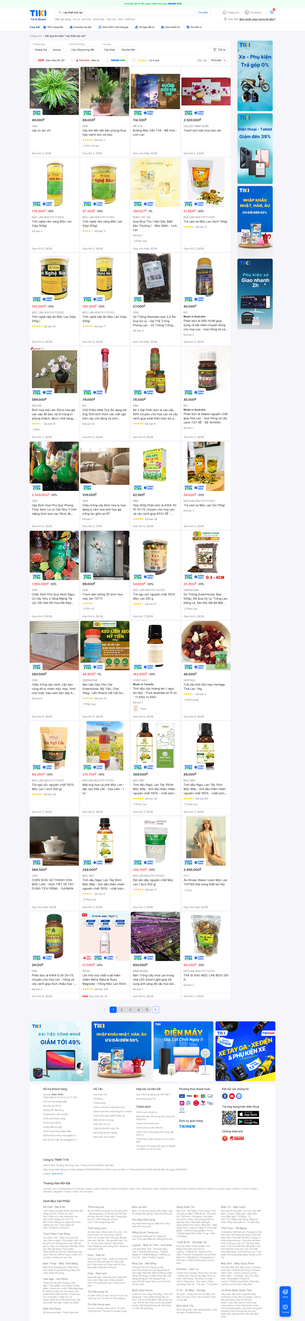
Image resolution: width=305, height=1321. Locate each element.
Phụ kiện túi (119, 1298)
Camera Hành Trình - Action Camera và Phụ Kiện (240, 1273)
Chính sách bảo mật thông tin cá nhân (112, 1111)
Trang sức (137, 1236)
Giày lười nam (94, 1277)
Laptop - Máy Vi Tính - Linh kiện (152, 1245)
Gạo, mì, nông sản (59, 1246)
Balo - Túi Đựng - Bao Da (240, 1275)
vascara (47, 1188)
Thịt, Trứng (58, 1237)
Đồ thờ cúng (144, 1281)
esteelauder (65, 1188)
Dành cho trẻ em (58, 1251)
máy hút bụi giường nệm (239, 1307)
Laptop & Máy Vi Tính (200, 1227)
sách (121, 19)
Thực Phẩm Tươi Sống (56, 1233)
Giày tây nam (109, 1277)
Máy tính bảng (57, 1273)
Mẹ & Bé (196, 1222)
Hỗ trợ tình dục (68, 1299)
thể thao (130, 19)
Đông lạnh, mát (64, 1243)
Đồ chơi (74, 1210)
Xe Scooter (204, 1297)
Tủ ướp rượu (253, 1222)
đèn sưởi (236, 1294)
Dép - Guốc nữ (109, 1258)
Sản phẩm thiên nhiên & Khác (61, 1292)
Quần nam (107, 1232)
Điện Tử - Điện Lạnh (233, 1206)
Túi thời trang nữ (98, 1291)
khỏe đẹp (98, 19)
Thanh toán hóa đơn (187, 1273)
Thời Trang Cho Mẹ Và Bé (56, 1210)
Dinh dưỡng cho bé (58, 1219)
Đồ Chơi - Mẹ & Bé (54, 1206)
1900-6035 (57, 1094)
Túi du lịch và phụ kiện (149, 1210)
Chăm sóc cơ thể (58, 1288)
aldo (156, 1188)
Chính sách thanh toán (147, 1123)
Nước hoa (54, 1299)
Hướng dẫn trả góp (52, 1127)
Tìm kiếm (203, 12)
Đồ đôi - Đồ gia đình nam (110, 1240)
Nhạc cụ (156, 1281)
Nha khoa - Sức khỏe (195, 1281)
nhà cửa (111, 19)
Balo (134, 1210)
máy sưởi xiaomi (244, 1305)
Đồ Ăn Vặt (143, 1302)
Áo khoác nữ (111, 1213)
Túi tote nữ (106, 1298)
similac (236, 1188)
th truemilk (78, 1188)
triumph (164, 1188)
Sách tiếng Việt (184, 1309)
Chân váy (109, 1216)
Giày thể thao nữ (246, 1251)
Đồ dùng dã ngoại (241, 1234)
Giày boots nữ (99, 1264)
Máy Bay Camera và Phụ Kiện (240, 1283)
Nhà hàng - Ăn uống (193, 1278)
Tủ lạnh (231, 1213)
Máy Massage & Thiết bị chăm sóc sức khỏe (63, 1290)
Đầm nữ (99, 1210)
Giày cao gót (94, 1258)
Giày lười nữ (114, 1264)
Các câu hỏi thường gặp (55, 1101)
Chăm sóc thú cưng (142, 1294)
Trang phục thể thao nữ (232, 1232)
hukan (68, 1191)
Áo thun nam (94, 1232)
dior (55, 1188)
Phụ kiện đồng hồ (147, 1239)
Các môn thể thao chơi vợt (241, 1247)
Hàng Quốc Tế (185, 1206)
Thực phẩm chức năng (60, 1285)
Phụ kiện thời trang (143, 1219)
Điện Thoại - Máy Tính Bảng (60, 1263)
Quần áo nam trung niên (106, 1246)
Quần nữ (109, 1210)
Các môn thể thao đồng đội (241, 1246)
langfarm (58, 1191)
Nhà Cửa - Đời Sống (144, 1263)
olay (228, 1188)
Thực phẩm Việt (70, 1240)
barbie (89, 1188)
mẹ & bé (86, 19)
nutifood (173, 1188)
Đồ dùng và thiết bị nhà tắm (153, 1275)
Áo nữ (90, 1210)
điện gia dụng (63, 19)
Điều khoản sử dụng (103, 1120)
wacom (201, 1188)
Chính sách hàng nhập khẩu (57, 1131)
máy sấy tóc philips (243, 1297)
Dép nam (103, 1280)
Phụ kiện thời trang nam (151, 1225)
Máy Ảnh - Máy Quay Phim (237, 1263)
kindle (183, 1188)
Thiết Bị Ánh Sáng (241, 1270)
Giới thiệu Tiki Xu (101, 1124)
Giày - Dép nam (97, 1273)
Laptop (160, 1257)
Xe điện (206, 1294)
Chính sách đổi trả (52, 1122)
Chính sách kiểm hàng (54, 1118)
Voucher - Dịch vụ (187, 1269)
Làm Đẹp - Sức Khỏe (55, 1278)
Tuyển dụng (99, 1103)
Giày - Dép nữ (96, 1254)
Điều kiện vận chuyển (104, 1137)
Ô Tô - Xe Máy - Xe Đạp (191, 1290)
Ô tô (194, 1297)
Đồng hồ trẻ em (165, 1239)
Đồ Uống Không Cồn (150, 1305)
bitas (254, 1188)
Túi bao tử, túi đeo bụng (115, 1311)
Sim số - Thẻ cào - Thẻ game (202, 1284)
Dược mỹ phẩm (71, 1302)
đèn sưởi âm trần (235, 1314)
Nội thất (147, 1273)
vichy (75, 1191)
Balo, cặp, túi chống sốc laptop (152, 1212)
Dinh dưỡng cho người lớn (61, 1222)
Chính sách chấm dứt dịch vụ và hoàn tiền (155, 1140)
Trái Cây (47, 1237)
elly (132, 1188)
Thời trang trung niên (104, 1222)
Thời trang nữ (96, 1206)
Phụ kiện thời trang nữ (143, 1223)
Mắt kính (160, 1223)
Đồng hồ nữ (150, 1236)
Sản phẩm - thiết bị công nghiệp (197, 1229)
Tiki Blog (98, 1098)
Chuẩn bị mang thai (59, 1227)
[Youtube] (232, 1096)
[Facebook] (225, 1096)
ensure (105, 1188)
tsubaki (88, 1191)
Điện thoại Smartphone (55, 1267)
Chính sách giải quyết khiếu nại (109, 1115)
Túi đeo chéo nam (105, 1308)
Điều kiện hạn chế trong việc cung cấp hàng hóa (155, 1118)
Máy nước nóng (240, 1219)
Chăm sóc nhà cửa (62, 1257)
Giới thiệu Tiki (100, 1094)
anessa (211, 1188)
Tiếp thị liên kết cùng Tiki (106, 1128)
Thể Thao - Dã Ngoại (234, 1228)
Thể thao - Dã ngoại (191, 1216)
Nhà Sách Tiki (185, 1305)
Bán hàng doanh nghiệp (105, 1132)
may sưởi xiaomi (236, 1302)
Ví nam (91, 1308)
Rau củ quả (54, 1240)
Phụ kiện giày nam (103, 1282)
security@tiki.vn (68, 1139)
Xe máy (186, 1297)
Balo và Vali (139, 1206)
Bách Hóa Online (142, 1290)
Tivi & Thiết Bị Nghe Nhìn (194, 1232)
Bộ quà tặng (147, 1308)
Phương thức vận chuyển (55, 1114)
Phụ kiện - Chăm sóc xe (189, 1294)
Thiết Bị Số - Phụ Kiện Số (192, 1242)
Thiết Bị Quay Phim (239, 1281)
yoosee (220, 1188)
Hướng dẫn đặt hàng (53, 1110)
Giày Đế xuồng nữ (107, 1267)
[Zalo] (239, 1096)
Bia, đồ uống (54, 1249)
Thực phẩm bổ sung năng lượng (241, 1253)
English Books (194, 1312)
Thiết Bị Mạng (149, 1254)
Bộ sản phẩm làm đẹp (61, 1301)
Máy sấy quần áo (236, 1222)
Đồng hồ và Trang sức (145, 1232)
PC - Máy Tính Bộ (146, 1257)
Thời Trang (203, 1210)
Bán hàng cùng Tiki (146, 1098)
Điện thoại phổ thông (59, 1270)
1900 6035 (57, 1173)
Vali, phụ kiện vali (163, 1213)
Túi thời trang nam (99, 1304)
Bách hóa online (192, 1225)
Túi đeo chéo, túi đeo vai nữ (102, 1295)
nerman (192, 1188)
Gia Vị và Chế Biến (147, 1299)
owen (97, 1188)
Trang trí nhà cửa (140, 1267)
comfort (245, 1188)
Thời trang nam (97, 1228)
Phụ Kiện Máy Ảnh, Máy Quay (236, 1267)
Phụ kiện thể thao (241, 1237)
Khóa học (203, 1273)
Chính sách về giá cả (146, 1112)
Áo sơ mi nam (107, 1234)
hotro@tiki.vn (69, 1135)
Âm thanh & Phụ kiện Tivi (233, 1210)
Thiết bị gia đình (70, 1312)
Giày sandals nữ (105, 1261)
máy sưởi (225, 1294)
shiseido (47, 1191)
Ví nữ (120, 1295)
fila (81, 1191)
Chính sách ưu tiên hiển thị (149, 1127)
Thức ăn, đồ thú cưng (59, 1254)
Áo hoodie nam (101, 1237)
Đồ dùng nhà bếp (52, 1312)
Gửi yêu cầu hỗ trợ (52, 1105)
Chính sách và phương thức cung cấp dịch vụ (155, 1133)
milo (138, 1188)
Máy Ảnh (247, 1284)
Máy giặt (231, 1216)
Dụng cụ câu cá (235, 1243)
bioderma (124, 1188)
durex (114, 1188)
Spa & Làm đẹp (198, 1275)
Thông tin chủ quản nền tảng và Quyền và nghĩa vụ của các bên (156, 1147)
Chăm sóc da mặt (52, 1282)
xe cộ (76, 19)
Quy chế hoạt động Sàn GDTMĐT (153, 1094)
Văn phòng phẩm (202, 1309)
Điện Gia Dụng (52, 1308)
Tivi (229, 1219)
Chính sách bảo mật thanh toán (109, 1107)
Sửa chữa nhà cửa (147, 1270)
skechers (147, 1188)
